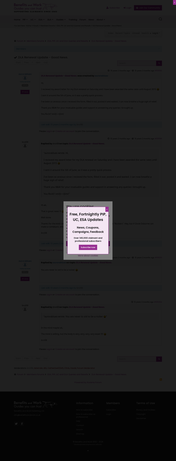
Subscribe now (88, 247)
